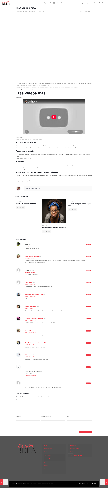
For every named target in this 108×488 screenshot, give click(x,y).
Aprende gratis (47, 468)
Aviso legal (73, 445)
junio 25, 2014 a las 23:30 (30, 284)
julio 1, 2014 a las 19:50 (30, 385)
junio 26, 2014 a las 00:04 (30, 296)
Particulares (47, 452)
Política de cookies (74, 448)
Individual (49, 458)
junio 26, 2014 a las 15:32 (30, 332)
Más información (83, 483)
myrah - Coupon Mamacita (32, 256)
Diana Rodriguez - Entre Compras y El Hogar (36, 342)
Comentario (19, 400)
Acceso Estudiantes (49, 472)
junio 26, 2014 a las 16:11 (30, 344)
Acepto (94, 483)
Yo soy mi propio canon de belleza (54, 227)
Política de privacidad (75, 452)
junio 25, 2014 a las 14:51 (30, 258)
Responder (88, 244)
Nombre (18, 416)
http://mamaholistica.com (31, 375)
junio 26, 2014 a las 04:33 (30, 308)
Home (45, 445)
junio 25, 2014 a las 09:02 (30, 246)
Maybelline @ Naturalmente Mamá (34, 294)
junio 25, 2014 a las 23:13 (30, 272)
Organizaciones (48, 448)
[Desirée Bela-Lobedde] (6, 3)
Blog (45, 462)
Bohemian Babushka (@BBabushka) (34, 318)
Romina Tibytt (28, 330)
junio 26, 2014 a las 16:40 (30, 356)
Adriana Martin (29, 355)
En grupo (49, 455)
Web (68, 416)
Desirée (46, 465)
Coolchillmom (28, 282)
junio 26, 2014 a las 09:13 (30, 320)
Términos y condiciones (76, 455)
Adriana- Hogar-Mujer (30, 306)
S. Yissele (27, 367)
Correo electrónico (46, 416)
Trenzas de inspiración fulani (26, 204)
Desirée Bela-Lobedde (30, 11)
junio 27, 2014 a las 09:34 (30, 368)
